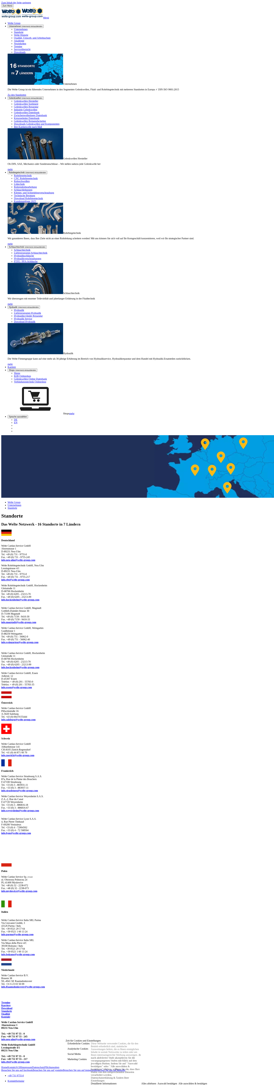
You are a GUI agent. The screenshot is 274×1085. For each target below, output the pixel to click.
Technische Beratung (24, 195)
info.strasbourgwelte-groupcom (19, 790)
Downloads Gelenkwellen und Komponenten (36, 124)
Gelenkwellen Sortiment (26, 104)
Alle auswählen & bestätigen (192, 1083)
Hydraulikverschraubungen (27, 258)
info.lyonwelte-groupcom (16, 833)
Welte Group (14, 23)
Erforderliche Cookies (78, 1043)
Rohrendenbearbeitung (25, 187)
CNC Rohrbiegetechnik (26, 178)
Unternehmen (25, 26)
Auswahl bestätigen (167, 1083)
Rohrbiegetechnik (27, 172)
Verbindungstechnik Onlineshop (30, 381)
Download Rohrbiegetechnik (28, 198)
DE (15, 419)
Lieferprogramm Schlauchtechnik (30, 252)
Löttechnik (19, 184)
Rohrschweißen (22, 181)
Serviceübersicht (22, 49)
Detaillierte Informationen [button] (104, 1083)
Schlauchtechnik (27, 247)
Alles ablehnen (148, 1083)
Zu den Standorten (17, 95)
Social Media (74, 1054)
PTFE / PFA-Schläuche (26, 261)
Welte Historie (21, 35)
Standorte (18, 32)
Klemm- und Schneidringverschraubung (34, 192)
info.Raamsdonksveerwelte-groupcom (23, 986)
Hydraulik (24, 307)
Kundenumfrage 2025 (25, 201)
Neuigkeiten (20, 43)
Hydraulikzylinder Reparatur (28, 316)
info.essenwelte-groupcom (16, 687)
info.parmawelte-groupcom (17, 934)
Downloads (20, 52)
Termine (18, 46)
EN (15, 422)
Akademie (19, 40)
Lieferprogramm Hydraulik (27, 313)
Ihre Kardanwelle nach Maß (28, 126)
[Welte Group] (22, 17)
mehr (10, 169)
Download (6, 1008)
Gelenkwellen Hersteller (26, 101)
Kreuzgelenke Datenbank (26, 118)
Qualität (5, 1014)
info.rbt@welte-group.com (15, 579)
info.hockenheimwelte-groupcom (20, 599)
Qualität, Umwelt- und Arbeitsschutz (32, 38)
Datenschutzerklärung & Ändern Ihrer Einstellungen (110, 1079)
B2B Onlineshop (22, 376)
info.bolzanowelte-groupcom (18, 954)
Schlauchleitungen (23, 189)
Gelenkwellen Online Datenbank (30, 379)
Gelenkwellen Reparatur (26, 106)
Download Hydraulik (24, 321)
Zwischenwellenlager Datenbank (30, 115)
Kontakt (5, 1016)
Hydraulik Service (23, 318)
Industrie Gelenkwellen (25, 109)
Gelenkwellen (25, 98)
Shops (22, 370)
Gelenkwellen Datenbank (26, 112)
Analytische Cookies (77, 1048)
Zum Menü (7, 6)
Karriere (12, 367)
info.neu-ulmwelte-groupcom (18, 1039)
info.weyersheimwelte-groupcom (20, 810)
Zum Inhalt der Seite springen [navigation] (16, 2)
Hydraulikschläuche (24, 255)
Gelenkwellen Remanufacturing (30, 121)
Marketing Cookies (77, 1059)
